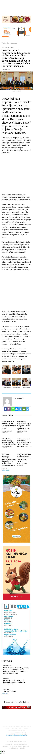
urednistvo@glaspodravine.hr (16, 735)
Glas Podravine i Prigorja (8, 465)
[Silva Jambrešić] (7, 401)
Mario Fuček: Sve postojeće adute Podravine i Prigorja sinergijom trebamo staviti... (9, 425)
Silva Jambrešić (18, 398)
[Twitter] (27, 409)
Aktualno (14, 43)
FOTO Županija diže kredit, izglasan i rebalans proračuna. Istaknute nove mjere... (24, 458)
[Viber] (9, 409)
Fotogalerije (7, 665)
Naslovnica (5, 43)
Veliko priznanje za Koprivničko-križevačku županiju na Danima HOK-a (24, 441)
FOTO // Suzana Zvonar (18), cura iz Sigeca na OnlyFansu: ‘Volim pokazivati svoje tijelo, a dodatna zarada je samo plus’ (16, 670)
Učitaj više (5, 470)
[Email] (24, 409)
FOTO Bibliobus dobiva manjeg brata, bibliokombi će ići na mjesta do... (9, 441)
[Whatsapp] (13, 409)
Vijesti (11, 47)
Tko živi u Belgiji (9, 691)
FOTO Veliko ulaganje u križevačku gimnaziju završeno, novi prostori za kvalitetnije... (9, 459)
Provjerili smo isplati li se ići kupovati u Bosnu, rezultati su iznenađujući (14, 682)
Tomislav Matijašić (7, 431)
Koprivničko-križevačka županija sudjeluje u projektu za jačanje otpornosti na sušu (24, 425)
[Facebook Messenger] (16, 409)
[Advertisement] (16, 173)
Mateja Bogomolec (22, 431)
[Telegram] (20, 409)
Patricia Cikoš (20, 446)
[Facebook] (5, 409)
